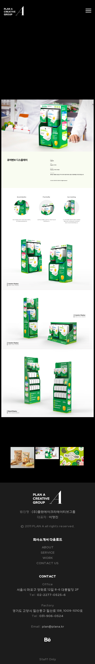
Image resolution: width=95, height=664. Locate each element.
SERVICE (48, 552)
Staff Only (47, 659)
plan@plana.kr (53, 626)
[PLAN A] (14, 10)
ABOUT (48, 547)
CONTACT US (47, 563)
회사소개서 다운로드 (47, 539)
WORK (47, 558)
